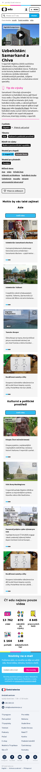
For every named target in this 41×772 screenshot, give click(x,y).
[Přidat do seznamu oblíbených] (34, 223)
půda (31, 20)
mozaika (16, 178)
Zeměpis (6, 163)
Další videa (20, 215)
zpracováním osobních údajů (25, 681)
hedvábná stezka (29, 175)
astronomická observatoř (12, 182)
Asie (4, 136)
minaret (25, 178)
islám (9, 172)
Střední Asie (18, 172)
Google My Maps (22, 108)
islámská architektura (11, 175)
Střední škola (21, 154)
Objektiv (6, 127)
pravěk (14, 20)
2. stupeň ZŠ (8, 154)
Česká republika (23, 20)
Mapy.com (6, 108)
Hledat (34, 16)
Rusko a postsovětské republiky (16, 145)
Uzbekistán (6, 178)
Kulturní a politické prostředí (21, 136)
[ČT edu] (7, 10)
